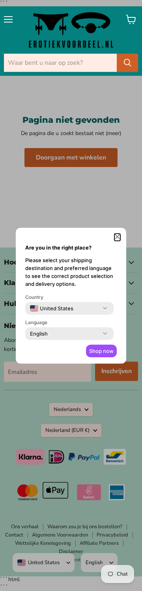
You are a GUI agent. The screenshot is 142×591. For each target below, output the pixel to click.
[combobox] (51, 308)
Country (34, 297)
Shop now (101, 351)
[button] (117, 237)
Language (36, 322)
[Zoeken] (127, 63)
